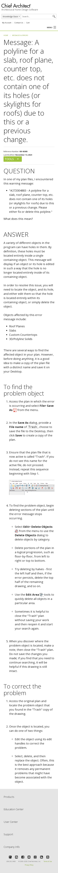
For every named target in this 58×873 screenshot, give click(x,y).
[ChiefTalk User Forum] (10, 857)
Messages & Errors (20, 35)
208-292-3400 (11, 861)
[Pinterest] (47, 857)
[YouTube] (29, 857)
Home (6, 35)
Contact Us (18, 22)
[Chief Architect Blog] (16, 857)
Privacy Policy (29, 865)
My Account (6, 22)
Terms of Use (48, 861)
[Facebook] (22, 857)
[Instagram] (35, 857)
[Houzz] (41, 857)
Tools (9, 159)
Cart (28, 22)
